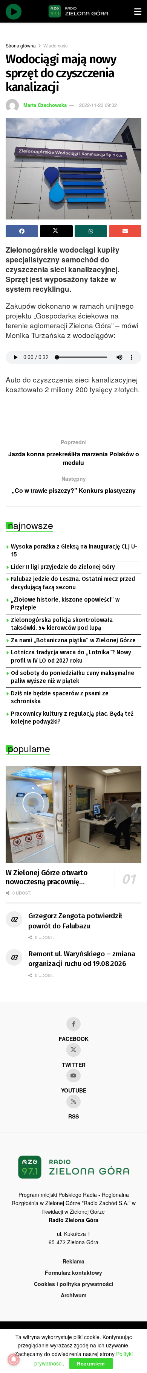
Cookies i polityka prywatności (73, 1284)
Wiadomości (56, 45)
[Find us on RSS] (73, 1101)
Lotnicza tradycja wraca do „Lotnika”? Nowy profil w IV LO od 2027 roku (71, 656)
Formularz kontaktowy (73, 1272)
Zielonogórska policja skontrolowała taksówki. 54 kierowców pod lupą (62, 624)
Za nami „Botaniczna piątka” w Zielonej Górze (73, 640)
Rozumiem (91, 1363)
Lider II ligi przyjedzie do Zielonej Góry (63, 567)
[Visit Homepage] (78, 11)
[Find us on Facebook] (73, 1024)
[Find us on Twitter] (73, 1050)
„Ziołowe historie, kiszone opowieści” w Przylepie (65, 603)
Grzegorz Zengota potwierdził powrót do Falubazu (75, 920)
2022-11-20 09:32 (98, 104)
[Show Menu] (137, 11)
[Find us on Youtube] (73, 1075)
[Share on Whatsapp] (91, 231)
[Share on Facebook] (22, 231)
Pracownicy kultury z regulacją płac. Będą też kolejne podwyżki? (72, 717)
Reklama (73, 1261)
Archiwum (73, 1295)
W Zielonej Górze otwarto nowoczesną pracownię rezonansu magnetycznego (48, 878)
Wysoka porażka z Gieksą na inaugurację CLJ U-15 (74, 550)
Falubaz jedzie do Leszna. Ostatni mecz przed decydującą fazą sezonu (73, 583)
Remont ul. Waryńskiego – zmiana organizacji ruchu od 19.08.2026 (81, 958)
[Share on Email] (125, 231)
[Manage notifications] (14, 1359)
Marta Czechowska (45, 104)
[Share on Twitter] (56, 231)
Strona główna (21, 45)
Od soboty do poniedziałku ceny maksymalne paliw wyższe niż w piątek (72, 677)
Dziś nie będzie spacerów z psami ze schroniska (60, 697)
